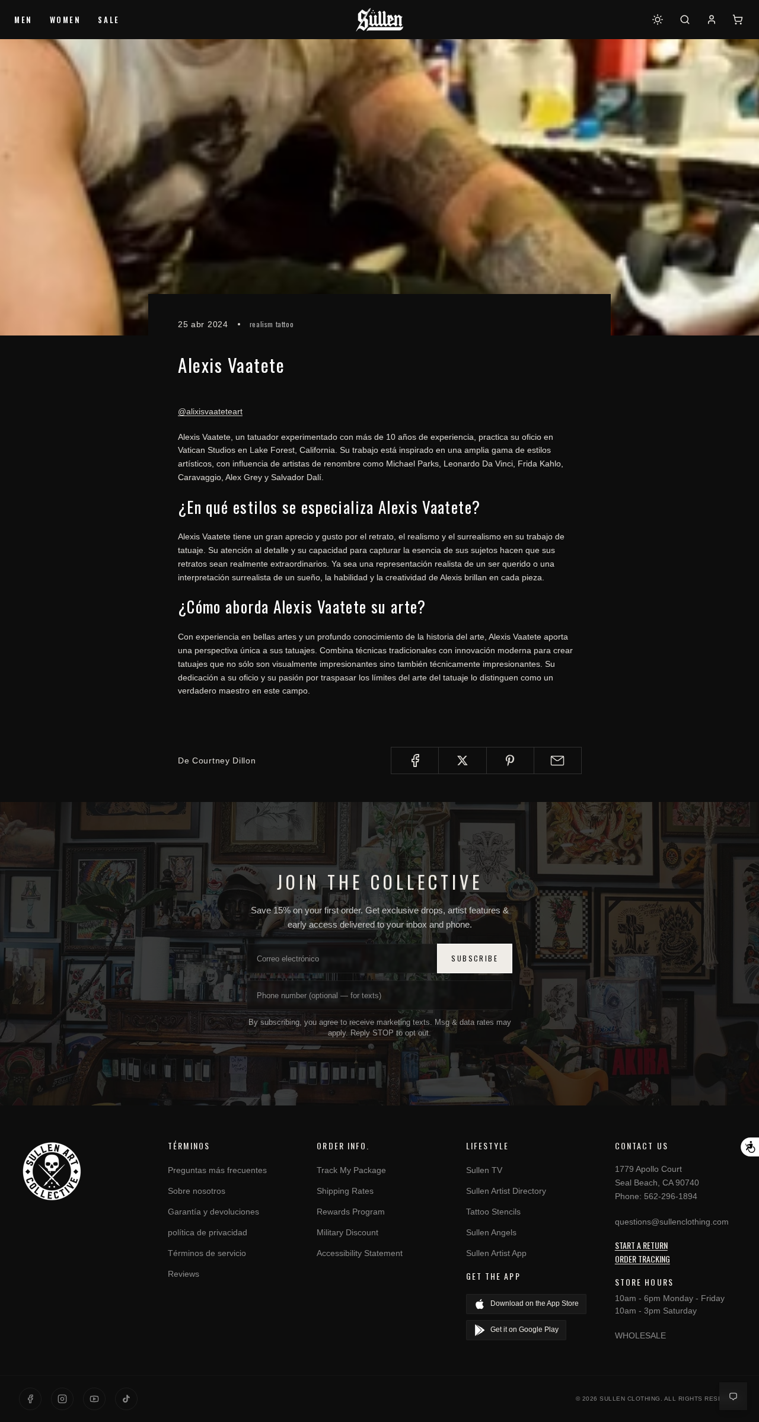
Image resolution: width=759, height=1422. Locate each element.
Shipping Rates (345, 1191)
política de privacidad (207, 1232)
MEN (23, 19)
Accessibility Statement (360, 1253)
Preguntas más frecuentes (217, 1170)
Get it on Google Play (524, 1329)
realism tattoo (272, 324)
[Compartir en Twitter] (462, 760)
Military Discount (347, 1232)
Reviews (183, 1274)
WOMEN (65, 19)
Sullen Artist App (496, 1253)
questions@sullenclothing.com (672, 1221)
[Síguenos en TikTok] (126, 1399)
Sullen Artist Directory (506, 1191)
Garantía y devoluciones (213, 1211)
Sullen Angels (491, 1232)
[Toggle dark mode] (657, 19)
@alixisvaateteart (210, 411)
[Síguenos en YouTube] (94, 1399)
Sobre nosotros (196, 1191)
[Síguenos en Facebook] (30, 1399)
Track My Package (351, 1170)
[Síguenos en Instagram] (62, 1399)
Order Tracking (642, 1258)
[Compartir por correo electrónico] (557, 760)
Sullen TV (484, 1170)
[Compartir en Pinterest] (510, 760)
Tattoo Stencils (493, 1211)
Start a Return (641, 1245)
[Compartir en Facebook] (414, 760)
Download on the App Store (534, 1303)
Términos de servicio (207, 1253)
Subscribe (474, 958)
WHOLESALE (640, 1335)
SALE (108, 19)
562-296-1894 (670, 1196)
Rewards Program (351, 1211)
